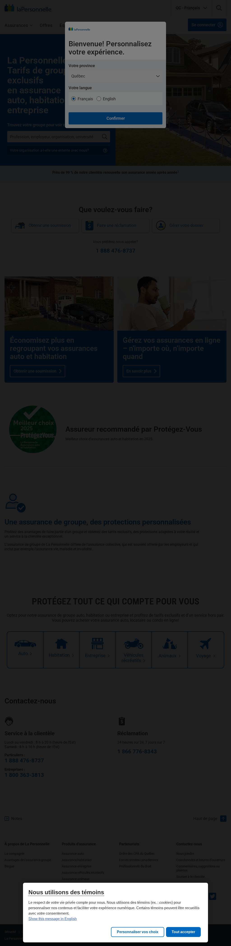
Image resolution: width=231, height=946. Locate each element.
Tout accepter (183, 932)
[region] (115, 912)
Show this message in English (52, 919)
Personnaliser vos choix (137, 932)
